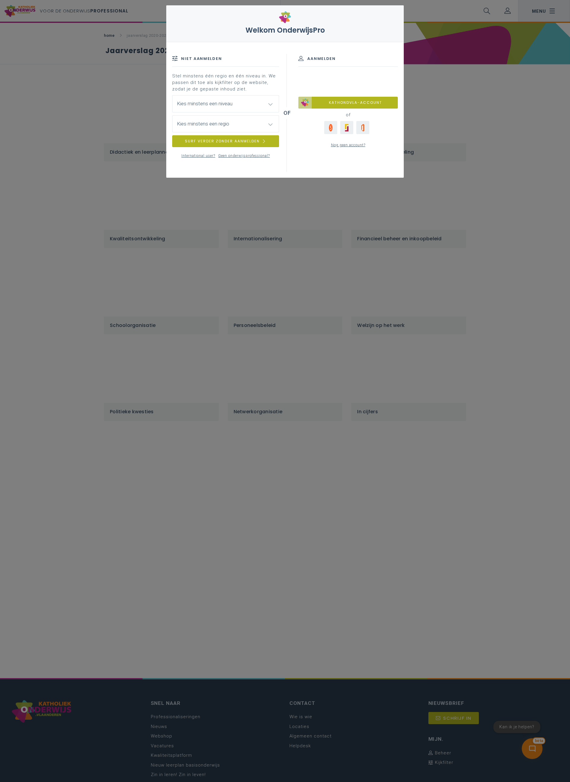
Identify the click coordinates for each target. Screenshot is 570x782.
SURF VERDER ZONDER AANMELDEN (222, 141)
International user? (198, 156)
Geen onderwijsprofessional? (244, 156)
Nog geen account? (348, 145)
